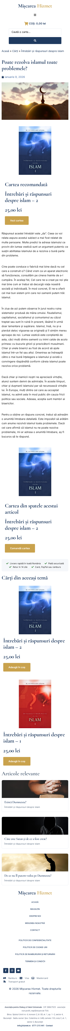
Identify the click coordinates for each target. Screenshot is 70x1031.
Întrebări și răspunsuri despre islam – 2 (28, 197)
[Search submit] (35, 40)
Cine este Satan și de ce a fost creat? (25, 839)
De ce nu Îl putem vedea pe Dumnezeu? (27, 876)
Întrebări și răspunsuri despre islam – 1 (34, 737)
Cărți (15, 51)
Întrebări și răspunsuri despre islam (42, 51)
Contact (49, 1026)
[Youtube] (18, 970)
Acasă (5, 51)
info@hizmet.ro (24, 1026)
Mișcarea (26, 6)
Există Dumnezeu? (15, 802)
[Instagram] (12, 970)
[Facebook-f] (5, 970)
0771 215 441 (38, 1026)
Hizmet (44, 6)
